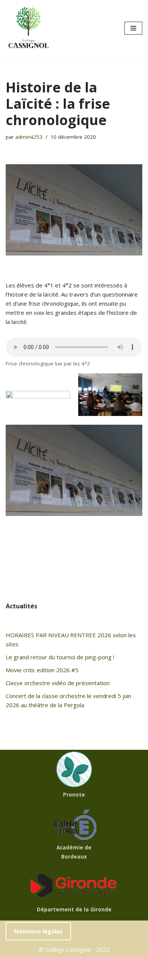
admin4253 (29, 136)
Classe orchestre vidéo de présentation (58, 683)
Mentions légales (38, 931)
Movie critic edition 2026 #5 (42, 670)
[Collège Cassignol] (28, 28)
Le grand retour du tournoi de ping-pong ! (60, 657)
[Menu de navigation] (133, 28)
